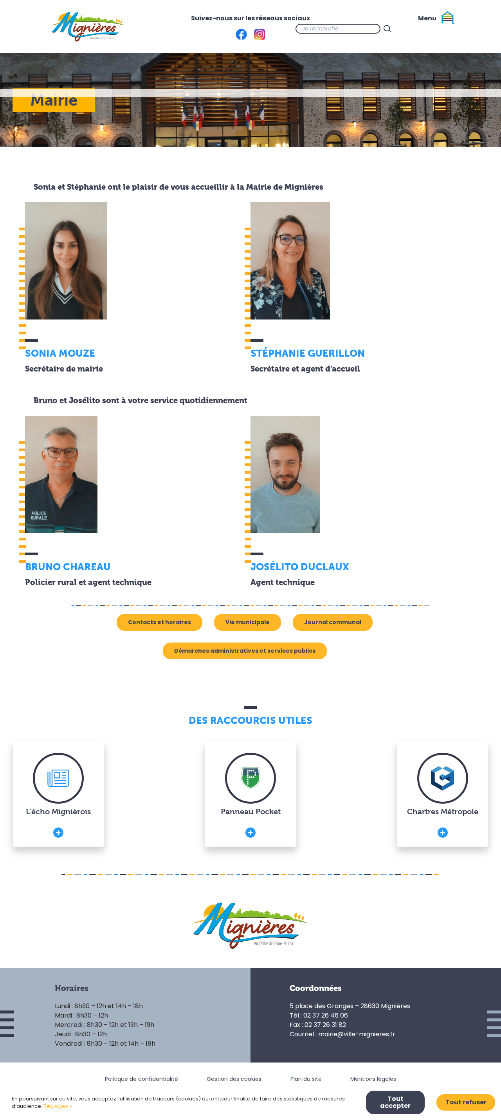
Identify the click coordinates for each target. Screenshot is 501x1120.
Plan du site (306, 1079)
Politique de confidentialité (141, 1079)
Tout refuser (466, 1102)
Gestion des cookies (234, 1079)
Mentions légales (373, 1079)
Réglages (56, 1106)
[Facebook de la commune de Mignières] (410, 28)
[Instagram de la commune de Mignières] (426, 28)
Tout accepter (395, 1102)
